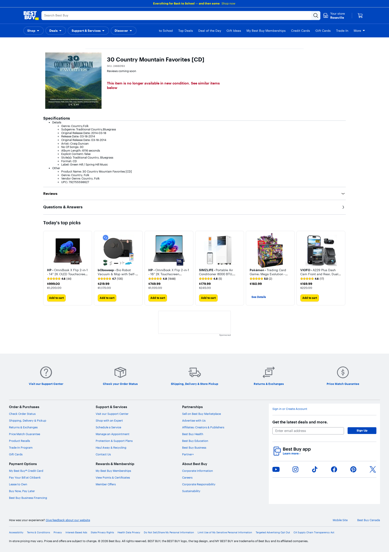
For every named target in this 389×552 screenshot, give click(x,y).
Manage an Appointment (112, 434)
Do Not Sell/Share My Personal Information (169, 532)
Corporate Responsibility (198, 484)
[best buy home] (31, 15)
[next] (342, 268)
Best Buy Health (192, 434)
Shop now (228, 3)
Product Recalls (19, 441)
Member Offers (106, 484)
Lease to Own (18, 484)
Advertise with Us (194, 420)
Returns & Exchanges (23, 427)
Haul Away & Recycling (111, 447)
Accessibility (16, 532)
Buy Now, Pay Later (22, 491)
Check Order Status (22, 414)
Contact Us (103, 454)
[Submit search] (315, 15)
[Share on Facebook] (334, 469)
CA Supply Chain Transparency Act (314, 532)
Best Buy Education (195, 441)
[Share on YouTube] (276, 469)
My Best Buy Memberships (113, 470)
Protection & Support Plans (114, 441)
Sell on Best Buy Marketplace (201, 414)
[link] (59, 279)
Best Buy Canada (368, 520)
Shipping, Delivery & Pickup (27, 420)
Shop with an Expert (109, 420)
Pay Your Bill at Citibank (25, 477)
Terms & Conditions (38, 532)
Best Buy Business (194, 447)
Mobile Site (340, 520)
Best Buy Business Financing (28, 498)
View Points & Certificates (113, 477)
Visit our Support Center (112, 414)
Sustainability (191, 491)
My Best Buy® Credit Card (26, 470)
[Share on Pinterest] (353, 469)
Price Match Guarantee (24, 434)
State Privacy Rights (102, 532)
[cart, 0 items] (360, 15)
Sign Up (362, 430)
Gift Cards (16, 454)
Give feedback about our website (68, 520)
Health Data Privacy (129, 532)
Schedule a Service (108, 427)
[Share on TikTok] (314, 469)
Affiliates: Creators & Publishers (203, 427)
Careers (187, 477)
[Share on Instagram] (295, 469)
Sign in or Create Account (289, 409)
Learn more (291, 453)
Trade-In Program (21, 447)
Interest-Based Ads (76, 532)
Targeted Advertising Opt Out (273, 532)
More (357, 31)
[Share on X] (372, 469)
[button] (33, 31)
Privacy (58, 532)
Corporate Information (197, 470)
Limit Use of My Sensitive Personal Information (225, 532)
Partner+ (188, 454)
